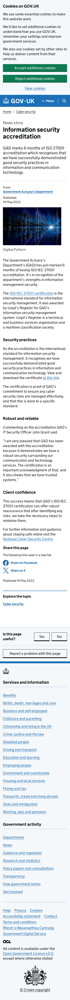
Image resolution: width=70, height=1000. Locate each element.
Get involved (13, 891)
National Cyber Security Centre (28, 539)
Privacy (20, 910)
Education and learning (21, 757)
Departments (13, 837)
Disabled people (16, 742)
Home (7, 111)
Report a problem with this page (35, 653)
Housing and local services (24, 781)
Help (7, 910)
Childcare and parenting (22, 718)
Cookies (36, 910)
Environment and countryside (26, 773)
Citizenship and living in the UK (27, 726)
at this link (51, 378)
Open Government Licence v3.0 (28, 953)
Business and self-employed (25, 711)
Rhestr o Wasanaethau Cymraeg (28, 928)
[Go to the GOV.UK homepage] (18, 101)
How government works (22, 884)
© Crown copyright (35, 990)
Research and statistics (21, 860)
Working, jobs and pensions (24, 812)
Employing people (17, 765)
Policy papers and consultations (28, 868)
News (7, 845)
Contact (50, 916)
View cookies (35, 88)
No (62, 636)
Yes (44, 636)
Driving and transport (20, 749)
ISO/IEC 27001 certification (31, 293)
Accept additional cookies (35, 68)
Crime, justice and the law (23, 734)
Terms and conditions (20, 922)
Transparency (14, 876)
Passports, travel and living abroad (30, 796)
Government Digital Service (24, 933)
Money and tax (14, 788)
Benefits (9, 695)
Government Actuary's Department (28, 192)
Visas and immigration (20, 804)
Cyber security (25, 111)
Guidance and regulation (22, 853)
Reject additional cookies (35, 78)
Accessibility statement (21, 916)
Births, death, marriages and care (29, 703)
